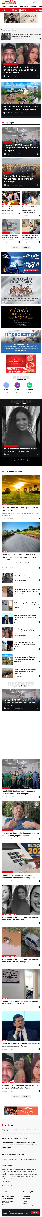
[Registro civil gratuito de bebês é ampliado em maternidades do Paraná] (7, 605)
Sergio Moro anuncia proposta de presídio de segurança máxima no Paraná (25, 617)
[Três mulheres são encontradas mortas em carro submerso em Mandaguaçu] (6, 36)
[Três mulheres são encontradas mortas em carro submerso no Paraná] (7, 578)
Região (5, 504)
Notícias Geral (7, 830)
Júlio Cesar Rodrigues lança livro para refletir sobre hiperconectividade (10, 208)
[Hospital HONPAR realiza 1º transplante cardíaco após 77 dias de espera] (21, 774)
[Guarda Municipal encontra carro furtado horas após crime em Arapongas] (7, 673)
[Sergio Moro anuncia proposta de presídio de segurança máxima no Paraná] (7, 618)
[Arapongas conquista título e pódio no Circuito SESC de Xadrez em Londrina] (11, 226)
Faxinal (6, 64)
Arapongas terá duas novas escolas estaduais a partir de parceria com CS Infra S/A (30, 237)
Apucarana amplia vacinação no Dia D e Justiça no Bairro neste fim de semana (20, 109)
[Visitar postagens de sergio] (4, 76)
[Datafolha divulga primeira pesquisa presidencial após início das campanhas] (21, 858)
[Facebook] (6, 388)
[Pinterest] (11, 1185)
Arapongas (8, 141)
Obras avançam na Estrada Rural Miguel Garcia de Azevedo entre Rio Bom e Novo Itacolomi (19, 557)
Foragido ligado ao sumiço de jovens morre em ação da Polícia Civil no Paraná (26, 631)
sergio (8, 76)
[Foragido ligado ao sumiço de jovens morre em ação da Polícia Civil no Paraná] (7, 632)
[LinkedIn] (14, 1185)
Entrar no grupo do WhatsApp (13, 1154)
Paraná (17, 607)
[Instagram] (17, 388)
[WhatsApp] (29, 388)
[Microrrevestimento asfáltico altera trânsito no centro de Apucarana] (7, 659)
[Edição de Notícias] (9, 2)
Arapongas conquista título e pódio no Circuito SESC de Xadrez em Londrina (10, 237)
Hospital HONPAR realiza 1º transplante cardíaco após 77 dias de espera (21, 148)
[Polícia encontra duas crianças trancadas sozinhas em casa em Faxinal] (20, 53)
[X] (5, 1185)
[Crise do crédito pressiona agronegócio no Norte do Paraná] (21, 490)
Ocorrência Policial (11, 445)
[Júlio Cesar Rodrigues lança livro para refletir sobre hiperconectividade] (11, 198)
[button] (35, 1212)
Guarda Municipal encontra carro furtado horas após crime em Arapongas (20, 179)
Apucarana (7, 103)
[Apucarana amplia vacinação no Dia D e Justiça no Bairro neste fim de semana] (21, 93)
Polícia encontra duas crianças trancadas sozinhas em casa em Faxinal (19, 70)
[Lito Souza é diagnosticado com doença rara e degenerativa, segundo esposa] (21, 816)
